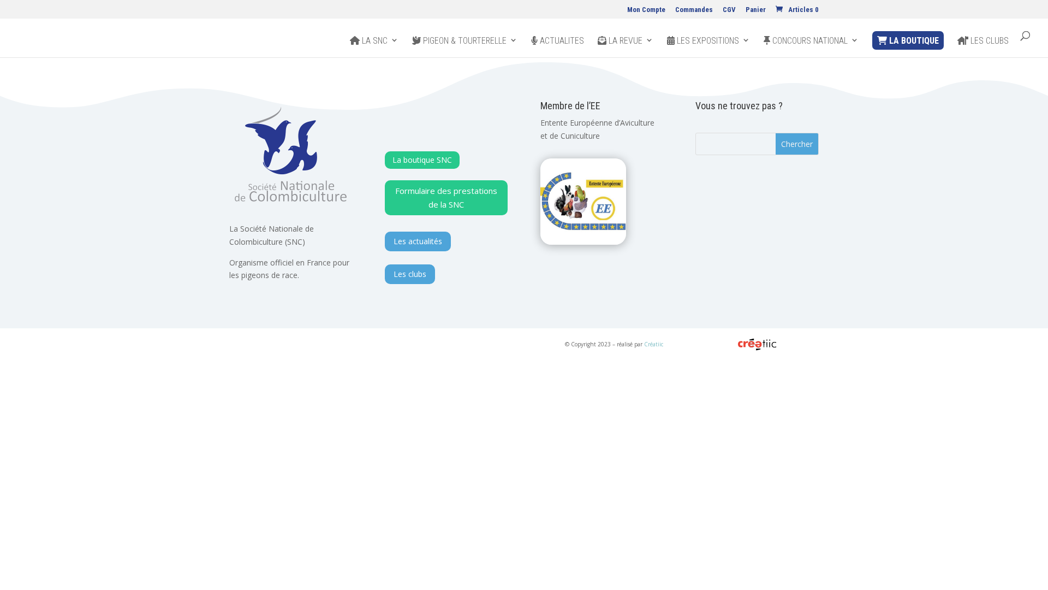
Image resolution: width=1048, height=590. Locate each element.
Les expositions (707, 41)
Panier (756, 10)
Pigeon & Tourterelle (464, 41)
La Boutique (913, 41)
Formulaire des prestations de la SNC (446, 197)
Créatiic (653, 344)
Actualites (561, 41)
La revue (624, 41)
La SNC (374, 41)
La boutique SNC (422, 160)
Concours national (809, 41)
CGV (729, 10)
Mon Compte (646, 10)
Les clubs (988, 41)
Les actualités (418, 241)
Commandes (694, 10)
